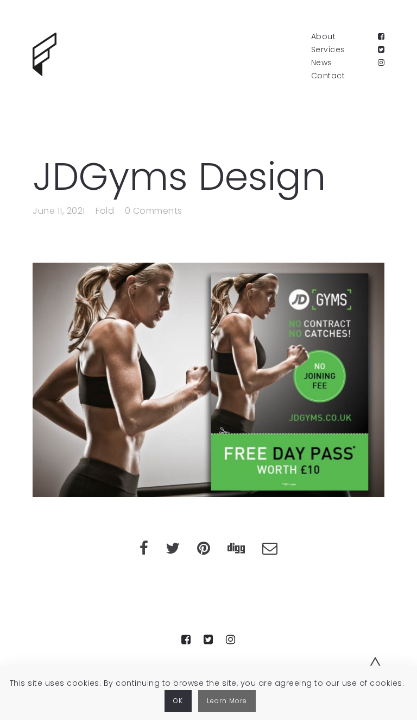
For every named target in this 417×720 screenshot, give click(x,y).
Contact (328, 75)
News (321, 62)
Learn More (227, 700)
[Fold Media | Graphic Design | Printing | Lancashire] (44, 54)
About (323, 36)
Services (328, 49)
